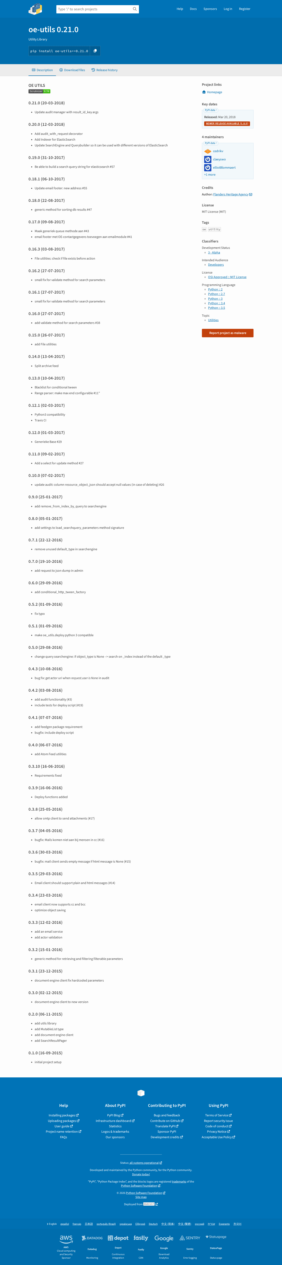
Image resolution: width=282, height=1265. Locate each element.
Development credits (165, 1137)
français (77, 1224)
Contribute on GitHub (165, 1121)
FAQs (63, 1137)
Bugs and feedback (167, 1115)
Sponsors (210, 9)
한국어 (237, 1224)
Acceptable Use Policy (217, 1137)
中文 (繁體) (184, 1224)
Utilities (213, 320)
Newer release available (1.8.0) (227, 123)
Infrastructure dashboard (113, 1121)
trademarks (179, 1181)
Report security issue (218, 1121)
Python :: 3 (215, 298)
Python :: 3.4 (216, 303)
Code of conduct (216, 1126)
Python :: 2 (215, 289)
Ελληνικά (140, 1224)
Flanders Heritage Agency (230, 194)
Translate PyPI (165, 1126)
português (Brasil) (106, 1224)
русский (199, 1224)
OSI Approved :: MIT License (227, 277)
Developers (216, 264)
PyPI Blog (113, 1115)
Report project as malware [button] (227, 333)
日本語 (89, 1224)
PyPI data (210, 110)
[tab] (42, 70)
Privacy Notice (216, 1131)
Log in (228, 9)
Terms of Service (216, 1115)
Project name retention (62, 1131)
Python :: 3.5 (216, 308)
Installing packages (62, 1115)
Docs (193, 9)
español (64, 1224)
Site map (141, 1197)
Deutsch (153, 1224)
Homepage (214, 92)
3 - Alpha (214, 252)
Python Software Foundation (139, 1186)
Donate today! (141, 1174)
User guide (62, 1126)
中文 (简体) (167, 1224)
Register (244, 9)
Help (180, 9)
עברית (211, 1224)
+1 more (210, 174)
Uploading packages (62, 1121)
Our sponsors (115, 1137)
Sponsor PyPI (167, 1131)
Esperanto (224, 1224)
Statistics (115, 1126)
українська (126, 1224)
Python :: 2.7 (216, 294)
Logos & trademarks (115, 1131)
